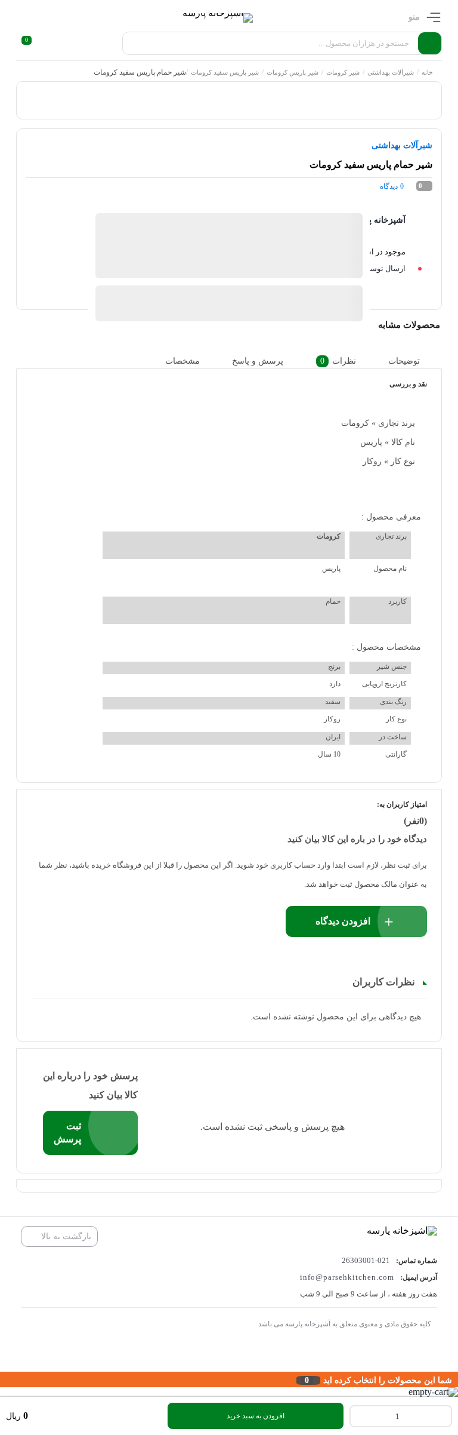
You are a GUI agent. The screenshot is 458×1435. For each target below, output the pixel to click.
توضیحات (404, 361)
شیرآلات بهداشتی (390, 72)
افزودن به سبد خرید (255, 1416)
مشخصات (182, 361)
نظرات (338, 361)
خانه (427, 72)
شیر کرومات (343, 72)
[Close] (3, 1379)
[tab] (413, 361)
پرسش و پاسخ (257, 361)
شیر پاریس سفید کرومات (225, 72)
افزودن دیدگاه (342, 921)
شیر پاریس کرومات (292, 72)
